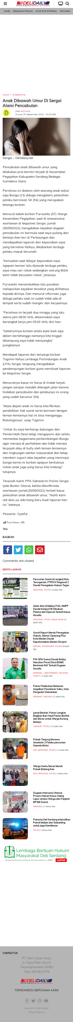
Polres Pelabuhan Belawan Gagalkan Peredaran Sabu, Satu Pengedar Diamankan (51, 689)
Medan (37, 646)
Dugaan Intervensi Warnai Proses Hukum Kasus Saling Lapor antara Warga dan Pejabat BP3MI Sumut (51, 797)
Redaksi (25, 111)
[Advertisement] (36, 54)
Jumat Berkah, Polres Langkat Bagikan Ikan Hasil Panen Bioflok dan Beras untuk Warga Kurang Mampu (51, 717)
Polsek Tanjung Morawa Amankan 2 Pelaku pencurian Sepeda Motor (49, 742)
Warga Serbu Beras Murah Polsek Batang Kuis (48, 768)
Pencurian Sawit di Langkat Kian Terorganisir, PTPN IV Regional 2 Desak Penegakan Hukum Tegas (51, 582)
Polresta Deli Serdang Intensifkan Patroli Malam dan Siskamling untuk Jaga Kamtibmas (51, 822)
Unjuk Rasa (57, 619)
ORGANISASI (48, 646)
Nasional (38, 590)
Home (7, 11)
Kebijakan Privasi (23, 11)
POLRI (47, 590)
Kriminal (38, 673)
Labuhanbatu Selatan (56, 673)
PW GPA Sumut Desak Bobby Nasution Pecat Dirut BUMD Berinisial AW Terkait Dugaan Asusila (49, 664)
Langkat (37, 726)
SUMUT (36, 676)
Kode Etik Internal (46, 11)
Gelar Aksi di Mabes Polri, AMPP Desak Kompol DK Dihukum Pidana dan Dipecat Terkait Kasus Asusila (51, 610)
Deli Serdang (40, 750)
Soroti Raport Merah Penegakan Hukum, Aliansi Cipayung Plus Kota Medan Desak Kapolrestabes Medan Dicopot (51, 637)
